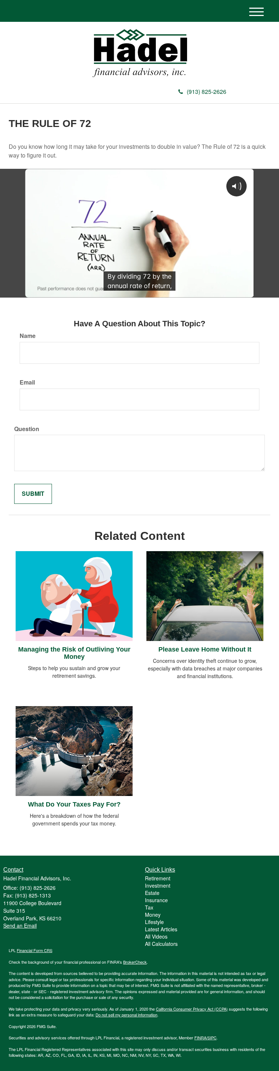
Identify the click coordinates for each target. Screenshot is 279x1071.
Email (27, 382)
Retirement (157, 878)
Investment (157, 885)
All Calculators (161, 943)
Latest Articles (161, 929)
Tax (149, 907)
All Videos (156, 936)
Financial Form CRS (34, 950)
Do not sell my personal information (126, 1015)
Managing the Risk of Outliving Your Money (74, 653)
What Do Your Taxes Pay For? (74, 804)
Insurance (156, 900)
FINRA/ (200, 1037)
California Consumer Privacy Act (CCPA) (192, 1009)
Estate (152, 892)
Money (153, 914)
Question (26, 429)
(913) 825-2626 (206, 91)
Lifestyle (154, 921)
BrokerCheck (135, 962)
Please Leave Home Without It (204, 649)
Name (28, 336)
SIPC (212, 1037)
